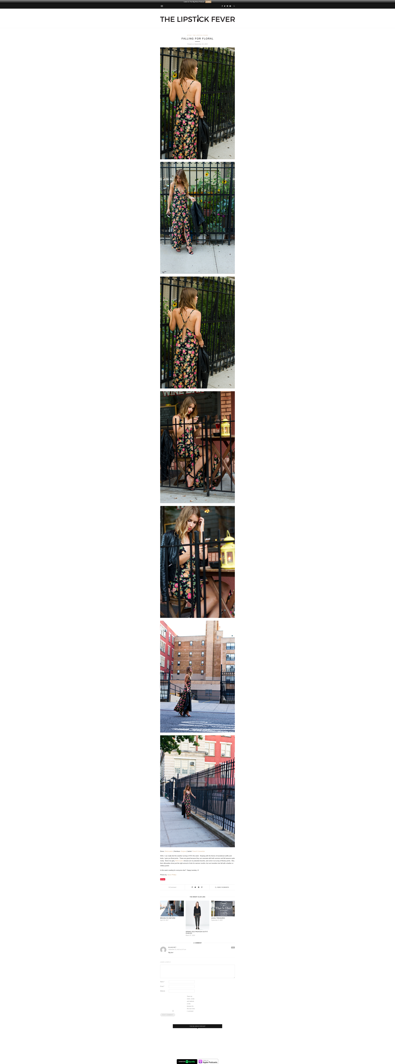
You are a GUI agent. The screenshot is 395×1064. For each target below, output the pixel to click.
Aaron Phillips (171, 875)
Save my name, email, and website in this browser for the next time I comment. (191, 1004)
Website (162, 991)
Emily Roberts (223, 887)
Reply (233, 947)
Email (162, 986)
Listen (208, 1)
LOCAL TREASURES (218, 918)
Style (189, 35)
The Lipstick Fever (200, 35)
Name (162, 982)
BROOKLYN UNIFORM (167, 918)
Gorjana (183, 851)
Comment (172, 887)
